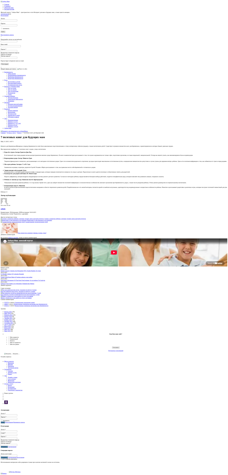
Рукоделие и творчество (15, 390)
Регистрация (4, 15)
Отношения (7, 369)
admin (3, 209)
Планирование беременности (17, 75)
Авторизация (5, 14)
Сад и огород (12, 379)
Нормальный (14, 339)
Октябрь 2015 (8, 321)
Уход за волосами (13, 91)
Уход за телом (12, 88)
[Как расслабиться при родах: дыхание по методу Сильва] (19, 290)
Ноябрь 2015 (8, 320)
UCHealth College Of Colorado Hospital (12, 274)
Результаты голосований (115, 350)
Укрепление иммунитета (15, 99)
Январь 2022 (8, 312)
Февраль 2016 (8, 315)
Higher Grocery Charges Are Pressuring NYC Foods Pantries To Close (21, 271)
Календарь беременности (15, 78)
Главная (6, 4)
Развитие (7, 109)
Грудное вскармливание (15, 105)
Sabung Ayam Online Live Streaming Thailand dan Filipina (17, 283)
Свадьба (10, 371)
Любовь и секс (12, 372)
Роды (5, 80)
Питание (7, 102)
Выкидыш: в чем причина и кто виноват (39, 220)
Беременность (8, 72)
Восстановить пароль (7, 35)
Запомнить (5, 420)
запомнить (5, 28)
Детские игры (12, 113)
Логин (3, 413)
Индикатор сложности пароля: (10, 53)
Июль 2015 (7, 326)
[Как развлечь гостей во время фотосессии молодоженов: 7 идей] (21, 293)
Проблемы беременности (15, 77)
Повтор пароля (6, 56)
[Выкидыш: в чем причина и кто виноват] (14, 220)
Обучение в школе (13, 117)
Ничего (12, 341)
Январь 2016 (8, 316)
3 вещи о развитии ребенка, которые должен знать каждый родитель (65, 218)
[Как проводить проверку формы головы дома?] (9, 233)
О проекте (7, 6)
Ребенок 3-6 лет (12, 125)
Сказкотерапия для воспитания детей (36, 222)
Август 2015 (8, 324)
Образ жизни (12, 73)
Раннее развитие (13, 110)
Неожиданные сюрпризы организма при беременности (30, 304)
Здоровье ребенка (9, 96)
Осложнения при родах (15, 85)
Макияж (10, 364)
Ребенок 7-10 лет (13, 126)
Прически (11, 366)
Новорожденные (13, 120)
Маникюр (11, 363)
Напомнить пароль (19, 422)
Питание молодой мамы (15, 104)
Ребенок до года (13, 122)
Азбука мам (7, 128)
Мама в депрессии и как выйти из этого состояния (16, 298)
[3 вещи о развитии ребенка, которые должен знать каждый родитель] (22, 218)
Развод (10, 374)
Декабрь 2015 (8, 318)
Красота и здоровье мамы (12, 86)
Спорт (10, 94)
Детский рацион (13, 107)
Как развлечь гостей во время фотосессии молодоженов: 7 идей (20, 294)
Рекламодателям (9, 9)
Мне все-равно (14, 344)
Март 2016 (7, 313)
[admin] (4, 204)
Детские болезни (13, 97)
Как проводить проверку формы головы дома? (32, 233)
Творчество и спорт (14, 115)
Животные (11, 380)
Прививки (11, 101)
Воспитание (11, 112)
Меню (26, 131)
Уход (5, 118)
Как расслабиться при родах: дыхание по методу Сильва (18, 291)
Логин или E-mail (6, 454)
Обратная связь (9, 7)
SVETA (6, 302)
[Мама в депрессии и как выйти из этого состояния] (17, 296)
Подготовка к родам (14, 81)
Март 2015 (7, 331)
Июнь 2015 (7, 328)
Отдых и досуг (11, 133)
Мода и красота (9, 361)
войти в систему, (13, 237)
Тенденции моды (13, 368)
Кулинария (11, 387)
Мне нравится (14, 337)
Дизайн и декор (12, 377)
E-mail (3, 433)
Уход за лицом (12, 89)
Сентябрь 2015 (8, 323)
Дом (5, 376)
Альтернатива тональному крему (25, 302)
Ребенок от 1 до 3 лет (14, 123)
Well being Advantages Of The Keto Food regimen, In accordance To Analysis (23, 280)
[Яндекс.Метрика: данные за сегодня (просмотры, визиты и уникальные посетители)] (14, 472)
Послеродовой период (14, 83)
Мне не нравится (15, 342)
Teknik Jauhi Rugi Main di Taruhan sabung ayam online (16, 277)
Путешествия (12, 388)
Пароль (3, 49)
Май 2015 (7, 329)
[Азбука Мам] (5, 1)
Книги (19, 133)
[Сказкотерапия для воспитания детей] (13, 222)
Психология (11, 93)
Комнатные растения (14, 382)
